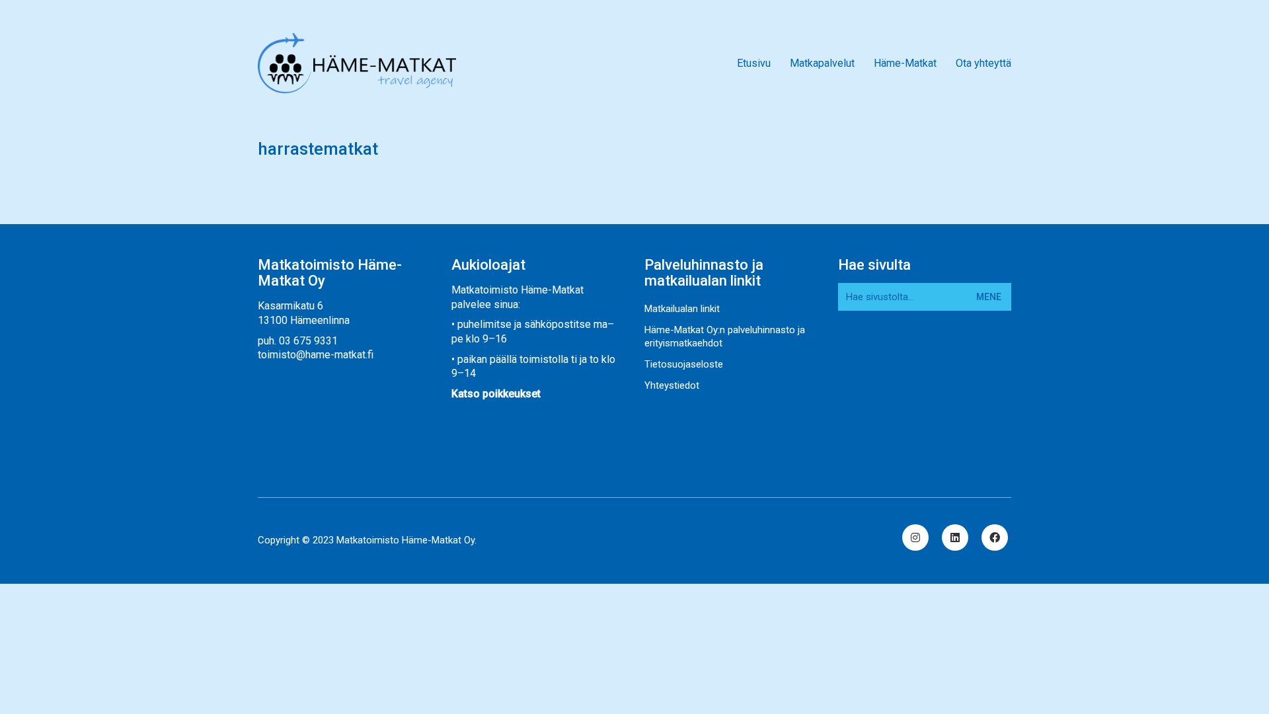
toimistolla (543, 359)
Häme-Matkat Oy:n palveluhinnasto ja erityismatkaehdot (724, 336)
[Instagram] (915, 537)
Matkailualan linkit (682, 309)
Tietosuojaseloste (683, 364)
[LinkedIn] (955, 537)
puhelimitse (484, 324)
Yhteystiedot (671, 385)
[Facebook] (994, 537)
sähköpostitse (557, 324)
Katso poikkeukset (496, 393)
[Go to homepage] (357, 63)
